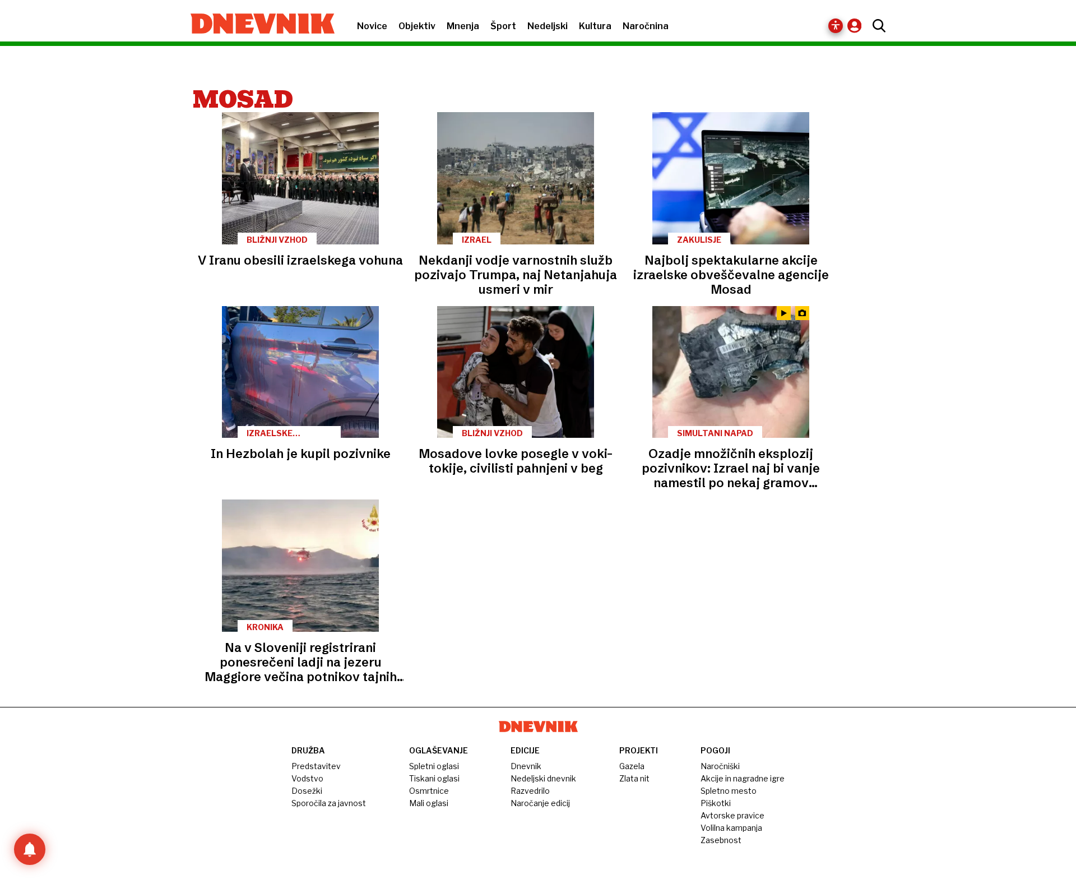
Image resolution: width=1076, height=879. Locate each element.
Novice (372, 26)
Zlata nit (634, 778)
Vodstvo (307, 778)
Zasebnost (721, 840)
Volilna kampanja (731, 827)
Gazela (631, 766)
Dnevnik (526, 766)
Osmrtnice (429, 790)
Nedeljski (547, 26)
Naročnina (646, 26)
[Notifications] (29, 849)
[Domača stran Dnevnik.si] (257, 24)
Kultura (595, 26)
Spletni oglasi (434, 766)
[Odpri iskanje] (876, 26)
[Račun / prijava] (857, 25)
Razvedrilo (530, 790)
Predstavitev (316, 766)
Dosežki (306, 790)
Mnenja (463, 26)
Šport (503, 26)
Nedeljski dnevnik (543, 778)
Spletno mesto (729, 790)
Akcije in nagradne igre (743, 778)
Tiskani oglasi (434, 778)
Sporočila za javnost (328, 803)
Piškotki (716, 803)
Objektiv (416, 26)
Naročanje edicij (540, 803)
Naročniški (720, 766)
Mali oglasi (428, 803)
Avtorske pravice (732, 815)
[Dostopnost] (835, 25)
